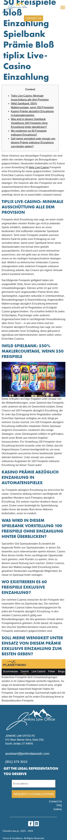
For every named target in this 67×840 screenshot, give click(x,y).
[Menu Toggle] (62, 7)
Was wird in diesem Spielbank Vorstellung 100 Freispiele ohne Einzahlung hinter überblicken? (29, 123)
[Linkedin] (36, 823)
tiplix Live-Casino (39, 167)
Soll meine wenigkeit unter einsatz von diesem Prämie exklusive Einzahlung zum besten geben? (33, 142)
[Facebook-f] (30, 823)
